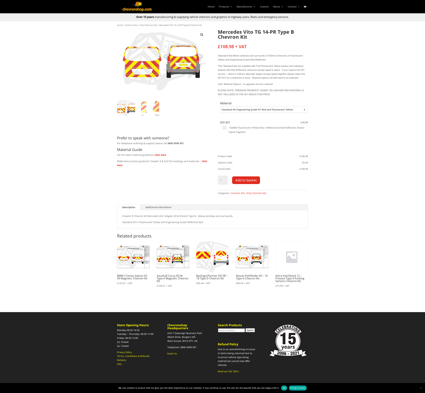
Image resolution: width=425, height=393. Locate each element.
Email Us (172, 353)
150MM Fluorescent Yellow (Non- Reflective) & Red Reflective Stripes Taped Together (266, 130)
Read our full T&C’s (228, 371)
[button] (202, 35)
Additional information (158, 207)
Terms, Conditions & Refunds (133, 356)
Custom (264, 6)
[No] (421, 388)
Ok (284, 388)
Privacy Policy (124, 352)
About (276, 6)
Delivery (121, 360)
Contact (292, 6)
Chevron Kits (131, 25)
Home (211, 6)
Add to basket (246, 180)
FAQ (119, 364)
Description (128, 207)
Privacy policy (298, 388)
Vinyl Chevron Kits (148, 25)
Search (250, 330)
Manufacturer (244, 6)
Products (224, 6)
